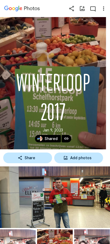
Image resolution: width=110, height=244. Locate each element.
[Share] (71, 8)
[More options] (103, 8)
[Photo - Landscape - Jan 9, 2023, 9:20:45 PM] (55, 197)
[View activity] (93, 8)
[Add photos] (82, 8)
